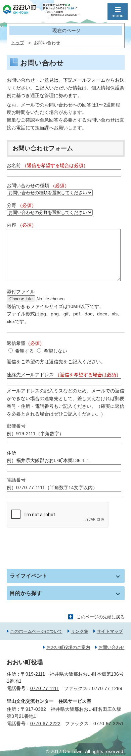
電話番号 (16, 479)
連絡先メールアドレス (64, 374)
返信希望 (25, 343)
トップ (17, 43)
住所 (11, 453)
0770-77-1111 (44, 688)
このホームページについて (36, 631)
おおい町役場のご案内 (68, 647)
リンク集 (79, 631)
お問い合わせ (111, 647)
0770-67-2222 (45, 723)
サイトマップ (110, 631)
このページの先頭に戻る (101, 616)
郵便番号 (16, 426)
